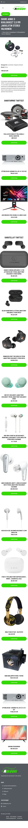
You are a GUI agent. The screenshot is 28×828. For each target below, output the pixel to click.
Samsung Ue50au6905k (14, 746)
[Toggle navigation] (3, 8)
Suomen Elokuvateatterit (10, 785)
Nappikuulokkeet (18, 65)
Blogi (5, 794)
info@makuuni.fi (23, 2)
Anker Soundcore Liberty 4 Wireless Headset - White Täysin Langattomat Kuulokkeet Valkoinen (14, 485)
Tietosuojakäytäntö (11, 818)
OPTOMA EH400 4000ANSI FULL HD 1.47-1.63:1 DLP (14, 171)
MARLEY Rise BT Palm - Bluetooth (14, 632)
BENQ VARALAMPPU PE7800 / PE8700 (14, 676)
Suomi (4, 2)
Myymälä (5, 14)
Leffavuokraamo (8, 788)
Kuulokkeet (10, 65)
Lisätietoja (14, 75)
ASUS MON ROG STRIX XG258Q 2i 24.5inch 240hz (14, 215)
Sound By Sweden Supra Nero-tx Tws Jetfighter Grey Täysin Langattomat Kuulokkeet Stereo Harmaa (14, 272)
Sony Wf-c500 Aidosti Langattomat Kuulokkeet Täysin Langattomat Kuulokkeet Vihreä (14, 397)
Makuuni (6, 791)
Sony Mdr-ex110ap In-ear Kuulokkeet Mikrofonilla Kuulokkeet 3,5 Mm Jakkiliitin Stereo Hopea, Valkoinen (14, 437)
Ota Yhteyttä (13, 816)
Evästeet (19, 816)
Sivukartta (19, 818)
